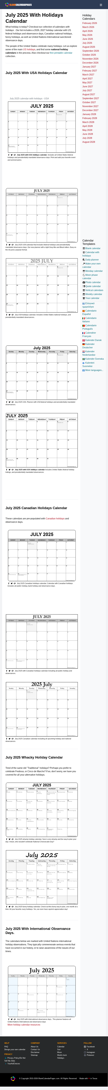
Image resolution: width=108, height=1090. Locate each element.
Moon (59, 1052)
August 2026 (88, 47)
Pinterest (90, 1055)
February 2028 (89, 118)
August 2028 (88, 142)
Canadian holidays (55, 518)
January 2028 (89, 114)
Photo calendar (93, 282)
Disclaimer (35, 1052)
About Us (34, 1047)
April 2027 (87, 78)
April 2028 (87, 126)
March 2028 (88, 122)
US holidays (29, 49)
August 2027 (88, 94)
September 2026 (90, 51)
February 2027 (89, 70)
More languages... (94, 370)
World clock (62, 1055)
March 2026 (88, 27)
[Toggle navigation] (101, 5)
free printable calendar (61, 53)
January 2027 (89, 66)
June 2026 (87, 39)
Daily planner (92, 259)
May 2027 (87, 82)
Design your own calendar (14, 1049)
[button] (12, 155)
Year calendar (92, 298)
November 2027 (90, 106)
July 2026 (87, 43)
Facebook (90, 1047)
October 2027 (89, 102)
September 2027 (90, 98)
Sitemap (34, 1055)
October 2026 (89, 55)
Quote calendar (93, 286)
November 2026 (90, 59)
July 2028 (87, 138)
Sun (58, 1049)
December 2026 (90, 63)
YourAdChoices (13, 1064)
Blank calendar (92, 248)
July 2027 (87, 90)
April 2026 (87, 31)
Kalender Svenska (94, 359)
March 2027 (88, 74)
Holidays (60, 1058)
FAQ (6, 1047)
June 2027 (87, 86)
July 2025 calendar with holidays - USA (29, 98)
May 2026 (87, 35)
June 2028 (87, 134)
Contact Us (35, 1049)
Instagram (90, 1052)
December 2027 (90, 110)
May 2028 (87, 130)
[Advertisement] (56, 84)
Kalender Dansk (93, 340)
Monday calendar (94, 271)
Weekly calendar (93, 294)
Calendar (60, 1047)
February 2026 (89, 23)
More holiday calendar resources (24, 1025)
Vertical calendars (94, 290)
